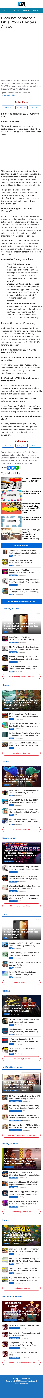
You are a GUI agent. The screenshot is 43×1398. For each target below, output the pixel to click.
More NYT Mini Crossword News (20, 1363)
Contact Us (25, 1379)
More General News (20, 753)
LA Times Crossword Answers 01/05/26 (31, 518)
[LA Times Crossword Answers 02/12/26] (11, 488)
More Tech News (20, 982)
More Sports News (20, 829)
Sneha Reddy (9, 95)
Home (6, 10)
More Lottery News (20, 1288)
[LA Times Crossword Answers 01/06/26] (11, 500)
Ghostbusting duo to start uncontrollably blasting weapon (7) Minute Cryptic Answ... (31, 508)
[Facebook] (9, 468)
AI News (15, 10)
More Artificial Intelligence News (20, 1135)
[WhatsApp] (17, 468)
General (26, 10)
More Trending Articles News (20, 677)
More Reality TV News (20, 1212)
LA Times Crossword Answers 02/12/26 (31, 480)
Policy (15, 1379)
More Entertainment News (20, 906)
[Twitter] (13, 468)
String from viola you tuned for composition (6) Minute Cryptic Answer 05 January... (31, 534)
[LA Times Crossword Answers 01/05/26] (11, 527)
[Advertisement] (21, 46)
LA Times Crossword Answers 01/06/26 (31, 492)
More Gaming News (20, 1059)
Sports (35, 10)
